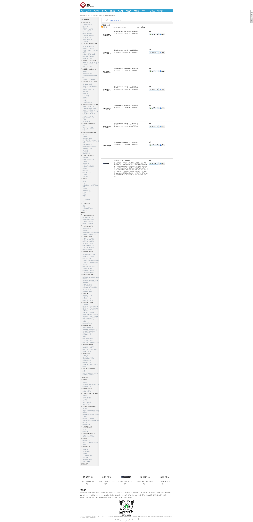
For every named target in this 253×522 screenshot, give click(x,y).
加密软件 (82, 495)
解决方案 (112, 11)
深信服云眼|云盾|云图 (88, 166)
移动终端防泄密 (103, 497)
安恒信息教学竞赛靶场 (88, 347)
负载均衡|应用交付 (87, 388)
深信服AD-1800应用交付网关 (125, 481)
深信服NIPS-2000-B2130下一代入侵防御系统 (126, 50)
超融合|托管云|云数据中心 (89, 69)
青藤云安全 (85, 176)
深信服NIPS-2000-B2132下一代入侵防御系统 (126, 31)
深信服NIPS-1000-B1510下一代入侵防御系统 (126, 87)
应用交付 (144, 495)
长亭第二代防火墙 (87, 25)
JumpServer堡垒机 (87, 323)
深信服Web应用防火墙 (88, 219)
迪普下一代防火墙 (87, 39)
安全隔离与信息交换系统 (89, 406)
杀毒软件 (115, 497)
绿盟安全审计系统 (87, 58)
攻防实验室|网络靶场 (88, 344)
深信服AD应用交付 (88, 391)
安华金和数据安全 (87, 144)
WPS (84, 183)
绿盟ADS (85, 371)
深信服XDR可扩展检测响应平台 (91, 260)
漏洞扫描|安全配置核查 (89, 274)
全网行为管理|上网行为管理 (90, 43)
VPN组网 (124, 495)
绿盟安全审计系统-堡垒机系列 (90, 317)
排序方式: (139, 27)
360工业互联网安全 (88, 208)
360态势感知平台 (87, 258)
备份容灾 (121, 497)
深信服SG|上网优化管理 (89, 54)
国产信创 (85, 178)
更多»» (88, 484)
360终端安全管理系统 (88, 89)
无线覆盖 (157, 492)
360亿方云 (85, 431)
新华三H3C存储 (87, 228)
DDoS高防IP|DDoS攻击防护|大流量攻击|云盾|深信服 (90, 373)
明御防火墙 (85, 27)
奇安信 (84, 100)
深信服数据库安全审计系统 (90, 330)
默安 (84, 126)
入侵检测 (149, 495)
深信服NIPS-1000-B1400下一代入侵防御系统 (126, 142)
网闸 (125, 497)
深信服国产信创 (87, 191)
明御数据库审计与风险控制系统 (91, 342)
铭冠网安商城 (91, 492)
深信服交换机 (86, 451)
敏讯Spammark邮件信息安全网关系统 (90, 443)
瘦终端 (155, 495)
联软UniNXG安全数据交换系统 (91, 420)
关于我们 (88, 11)
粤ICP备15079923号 (134, 519)
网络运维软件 (84, 377)
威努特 (84, 206)
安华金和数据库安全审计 (89, 332)
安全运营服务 (86, 157)
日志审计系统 (86, 353)
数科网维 (85, 193)
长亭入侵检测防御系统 (88, 247)
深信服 (118, 492)
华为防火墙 (85, 41)
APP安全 (85, 134)
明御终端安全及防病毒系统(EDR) (90, 86)
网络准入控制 (86, 121)
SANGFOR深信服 (115, 20)
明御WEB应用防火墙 (88, 223)
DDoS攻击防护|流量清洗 (89, 368)
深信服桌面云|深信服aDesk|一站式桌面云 (91, 63)
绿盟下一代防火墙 (87, 33)
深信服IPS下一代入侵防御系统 (122, 161)
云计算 (140, 492)
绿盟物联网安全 (87, 386)
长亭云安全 (85, 162)
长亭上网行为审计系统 (88, 46)
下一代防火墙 (86, 22)
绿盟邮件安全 (86, 440)
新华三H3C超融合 (87, 73)
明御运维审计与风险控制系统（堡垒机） (90, 309)
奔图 (84, 201)
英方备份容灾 (86, 153)
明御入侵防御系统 (87, 249)
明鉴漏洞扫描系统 (87, 291)
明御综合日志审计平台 (88, 358)
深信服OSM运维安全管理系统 (90, 315)
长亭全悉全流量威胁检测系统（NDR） (90, 263)
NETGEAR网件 (86, 461)
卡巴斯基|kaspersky (87, 102)
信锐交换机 (85, 449)
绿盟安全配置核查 (87, 285)
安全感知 (82, 497)
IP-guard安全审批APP (164, 481)
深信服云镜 (85, 283)
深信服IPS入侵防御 (88, 243)
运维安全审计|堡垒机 (88, 302)
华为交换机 (85, 457)
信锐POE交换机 (87, 402)
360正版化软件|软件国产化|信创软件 (91, 185)
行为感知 (106, 495)
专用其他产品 (86, 199)
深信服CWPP (86, 168)
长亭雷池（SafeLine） (88, 221)
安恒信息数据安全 (87, 139)
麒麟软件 (85, 181)
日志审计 (130, 497)
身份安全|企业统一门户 (89, 117)
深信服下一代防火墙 (88, 29)
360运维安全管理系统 (88, 319)
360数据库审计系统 (88, 338)
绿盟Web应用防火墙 (88, 217)
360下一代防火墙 (87, 31)
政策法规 (96, 11)
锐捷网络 (85, 453)
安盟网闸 (85, 422)
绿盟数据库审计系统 (88, 328)
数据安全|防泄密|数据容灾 (89, 132)
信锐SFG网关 (86, 404)
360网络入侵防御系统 (88, 245)
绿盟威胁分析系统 (87, 268)
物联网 (145, 492)
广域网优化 (168, 492)
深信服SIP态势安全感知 (89, 254)
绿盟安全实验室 (87, 351)
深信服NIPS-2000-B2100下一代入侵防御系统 (126, 124)
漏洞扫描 (112, 495)
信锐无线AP (86, 396)
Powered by (125, 521)
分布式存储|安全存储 (88, 226)
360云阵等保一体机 (88, 300)
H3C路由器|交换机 (87, 455)
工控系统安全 (86, 203)
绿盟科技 (85, 210)
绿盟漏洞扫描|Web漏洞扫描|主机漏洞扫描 (91, 277)
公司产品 (104, 11)
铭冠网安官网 (83, 492)
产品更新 (128, 11)
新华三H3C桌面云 (87, 66)
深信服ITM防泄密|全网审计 (90, 146)
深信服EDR (85, 94)
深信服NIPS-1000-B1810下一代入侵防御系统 (126, 68)
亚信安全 (85, 98)
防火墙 (129, 495)
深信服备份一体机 (87, 149)
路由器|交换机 (86, 447)
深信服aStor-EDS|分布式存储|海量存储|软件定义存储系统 (91, 233)
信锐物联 (85, 382)
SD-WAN (85, 115)
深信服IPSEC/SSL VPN (88, 107)
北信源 (84, 195)
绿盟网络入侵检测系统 (88, 241)
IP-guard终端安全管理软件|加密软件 (91, 141)
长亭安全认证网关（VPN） (90, 109)
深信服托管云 (86, 71)
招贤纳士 (144, 11)
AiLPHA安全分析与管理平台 (90, 266)
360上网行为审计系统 (88, 56)
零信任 (84, 119)
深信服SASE (86, 164)
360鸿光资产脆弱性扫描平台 (90, 287)
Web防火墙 (88, 497)
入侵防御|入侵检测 (97, 15)
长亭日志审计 (86, 356)
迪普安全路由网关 (87, 459)
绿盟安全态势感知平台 (88, 256)
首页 (89, 15)
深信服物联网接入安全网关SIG (91, 384)
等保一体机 (85, 293)
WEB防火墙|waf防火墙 (88, 215)
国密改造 (83, 212)
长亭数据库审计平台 (88, 340)
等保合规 (110, 497)
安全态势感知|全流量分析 (89, 251)
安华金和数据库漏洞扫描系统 (90, 281)
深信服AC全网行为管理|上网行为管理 (91, 51)
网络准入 (159, 495)
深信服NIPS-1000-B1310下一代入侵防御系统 (126, 105)
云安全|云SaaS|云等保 (88, 155)
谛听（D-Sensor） (87, 130)
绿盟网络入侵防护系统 (88, 239)
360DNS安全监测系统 (88, 160)
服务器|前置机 (84, 464)
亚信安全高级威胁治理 (88, 272)
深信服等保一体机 (87, 296)
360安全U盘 (86, 230)
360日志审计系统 (87, 362)
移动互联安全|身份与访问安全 (90, 104)
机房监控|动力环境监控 (89, 433)
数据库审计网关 (87, 325)
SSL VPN (88, 495)
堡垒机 (134, 495)
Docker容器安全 (87, 96)
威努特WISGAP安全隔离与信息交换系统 (91, 411)
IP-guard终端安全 (125, 492)
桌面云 (93, 495)
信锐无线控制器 (87, 398)
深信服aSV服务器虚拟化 (89, 79)
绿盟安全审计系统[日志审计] (90, 364)
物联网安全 (85, 380)
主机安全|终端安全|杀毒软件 (90, 81)
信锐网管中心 (86, 400)
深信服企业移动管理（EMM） (90, 111)
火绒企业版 (85, 91)
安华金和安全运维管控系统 (90, 312)
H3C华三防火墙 (87, 37)
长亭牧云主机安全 (87, 84)
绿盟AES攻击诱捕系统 (88, 128)
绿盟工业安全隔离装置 (88, 418)
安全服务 (120, 11)
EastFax (84, 429)
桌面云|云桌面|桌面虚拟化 (89, 60)
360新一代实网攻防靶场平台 (90, 349)
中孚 (84, 197)
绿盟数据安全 (86, 151)
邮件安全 (85, 438)
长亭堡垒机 (85, 305)
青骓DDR (85, 137)
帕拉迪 (84, 321)
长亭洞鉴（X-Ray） (88, 289)
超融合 (162, 492)
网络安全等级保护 (100, 492)
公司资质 (152, 11)
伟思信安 (85, 409)
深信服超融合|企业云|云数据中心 (90, 76)
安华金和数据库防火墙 (88, 35)
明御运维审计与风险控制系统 (90, 307)
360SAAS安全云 (87, 172)
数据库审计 (118, 495)
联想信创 (85, 189)
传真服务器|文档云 (87, 427)
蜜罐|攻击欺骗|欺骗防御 (89, 123)
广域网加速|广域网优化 (89, 113)
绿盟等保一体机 (87, 298)
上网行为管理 (151, 492)
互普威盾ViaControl (111, 492)
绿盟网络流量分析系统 (88, 270)
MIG (97, 495)
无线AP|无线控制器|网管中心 (90, 393)
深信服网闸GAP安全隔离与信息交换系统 (91, 415)
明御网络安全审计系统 (88, 48)
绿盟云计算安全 (87, 170)
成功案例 (136, 11)
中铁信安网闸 (86, 424)
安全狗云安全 (86, 174)
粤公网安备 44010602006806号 (120, 519)
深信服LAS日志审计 (88, 360)
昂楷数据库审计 (87, 334)
